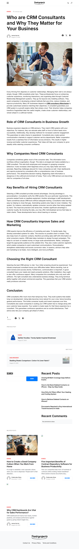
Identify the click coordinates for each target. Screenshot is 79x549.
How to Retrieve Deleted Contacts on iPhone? (55, 400)
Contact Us (26, 543)
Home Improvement (14, 358)
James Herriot (15, 35)
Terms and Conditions (49, 543)
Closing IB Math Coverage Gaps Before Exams (55, 379)
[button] (8, 3)
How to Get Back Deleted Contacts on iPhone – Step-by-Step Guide (55, 386)
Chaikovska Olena (16, 477)
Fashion (20, 335)
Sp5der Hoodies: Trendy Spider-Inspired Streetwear (37, 338)
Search (10, 373)
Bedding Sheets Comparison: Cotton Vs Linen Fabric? (29, 361)
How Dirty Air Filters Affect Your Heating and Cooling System (56, 393)
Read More (32, 478)
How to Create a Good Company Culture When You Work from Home (21, 464)
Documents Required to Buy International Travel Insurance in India (56, 407)
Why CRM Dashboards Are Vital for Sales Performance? (21, 511)
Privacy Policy (36, 543)
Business (9, 11)
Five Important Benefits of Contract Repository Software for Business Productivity (56, 464)
